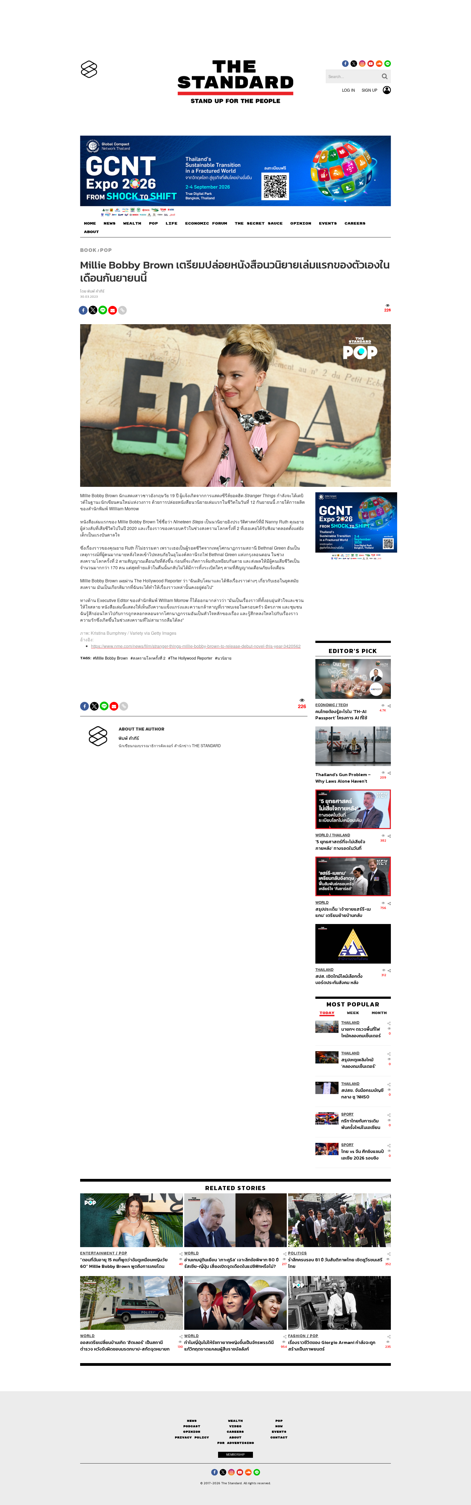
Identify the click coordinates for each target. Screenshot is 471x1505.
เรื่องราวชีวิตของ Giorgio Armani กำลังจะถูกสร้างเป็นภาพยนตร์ (331, 1345)
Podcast (191, 1426)
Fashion (297, 1336)
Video (235, 1426)
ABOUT (91, 232)
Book (88, 250)
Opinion (191, 1431)
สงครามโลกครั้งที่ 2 (149, 658)
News (192, 1420)
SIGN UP (369, 90)
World (322, 835)
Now (279, 1426)
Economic (325, 705)
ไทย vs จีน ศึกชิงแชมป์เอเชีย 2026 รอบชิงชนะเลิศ (362, 1154)
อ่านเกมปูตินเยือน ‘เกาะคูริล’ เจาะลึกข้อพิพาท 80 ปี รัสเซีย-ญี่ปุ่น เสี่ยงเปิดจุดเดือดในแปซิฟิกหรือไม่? (231, 1263)
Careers (235, 1431)
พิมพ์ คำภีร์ (95, 291)
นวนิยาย (224, 658)
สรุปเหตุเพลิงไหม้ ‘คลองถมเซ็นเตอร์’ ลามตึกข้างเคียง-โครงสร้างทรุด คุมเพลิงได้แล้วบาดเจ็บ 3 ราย (361, 1063)
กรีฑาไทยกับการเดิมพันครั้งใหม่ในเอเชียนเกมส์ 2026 (360, 1124)
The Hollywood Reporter (191, 658)
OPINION (300, 223)
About (235, 1437)
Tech (343, 705)
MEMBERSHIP (235, 1454)
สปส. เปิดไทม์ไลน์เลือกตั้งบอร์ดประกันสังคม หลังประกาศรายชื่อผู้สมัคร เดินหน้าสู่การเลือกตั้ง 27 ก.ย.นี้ (340, 979)
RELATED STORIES (235, 1188)
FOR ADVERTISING (235, 1442)
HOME (90, 223)
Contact (279, 1437)
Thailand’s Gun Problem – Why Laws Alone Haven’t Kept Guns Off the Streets (343, 777)
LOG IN (348, 90)
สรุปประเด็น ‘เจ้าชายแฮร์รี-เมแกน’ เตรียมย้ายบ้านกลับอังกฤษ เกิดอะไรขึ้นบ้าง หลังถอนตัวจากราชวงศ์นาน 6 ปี (343, 912)
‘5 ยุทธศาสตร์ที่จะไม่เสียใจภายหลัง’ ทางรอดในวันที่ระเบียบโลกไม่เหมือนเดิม (340, 845)
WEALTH (132, 223)
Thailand (341, 835)
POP (153, 223)
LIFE (171, 223)
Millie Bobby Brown (111, 658)
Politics (297, 1253)
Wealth (235, 1420)
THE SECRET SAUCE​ (259, 223)
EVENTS (328, 223)
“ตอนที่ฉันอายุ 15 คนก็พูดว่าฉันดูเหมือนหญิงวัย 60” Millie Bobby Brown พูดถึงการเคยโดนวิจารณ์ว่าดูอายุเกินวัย (124, 1263)
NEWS (110, 223)
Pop (279, 1420)
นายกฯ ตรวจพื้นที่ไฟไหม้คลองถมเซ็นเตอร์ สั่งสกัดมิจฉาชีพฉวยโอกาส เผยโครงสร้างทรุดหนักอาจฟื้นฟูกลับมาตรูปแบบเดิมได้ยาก (362, 1032)
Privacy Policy (192, 1437)
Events (279, 1431)
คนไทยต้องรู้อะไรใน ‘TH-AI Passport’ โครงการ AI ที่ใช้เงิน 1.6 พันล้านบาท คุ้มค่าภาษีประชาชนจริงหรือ (342, 714)
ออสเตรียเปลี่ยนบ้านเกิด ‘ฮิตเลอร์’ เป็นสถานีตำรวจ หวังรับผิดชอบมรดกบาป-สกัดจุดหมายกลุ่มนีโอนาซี (125, 1345)
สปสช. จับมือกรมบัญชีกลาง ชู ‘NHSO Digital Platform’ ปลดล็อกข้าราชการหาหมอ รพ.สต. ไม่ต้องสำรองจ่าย (362, 1093)
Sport (347, 1114)
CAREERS (355, 223)
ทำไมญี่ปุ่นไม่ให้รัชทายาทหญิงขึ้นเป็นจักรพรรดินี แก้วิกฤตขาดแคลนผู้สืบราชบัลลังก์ (229, 1345)
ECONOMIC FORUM (206, 223)
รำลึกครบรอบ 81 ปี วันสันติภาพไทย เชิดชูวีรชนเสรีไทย (335, 1263)
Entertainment (97, 1253)
